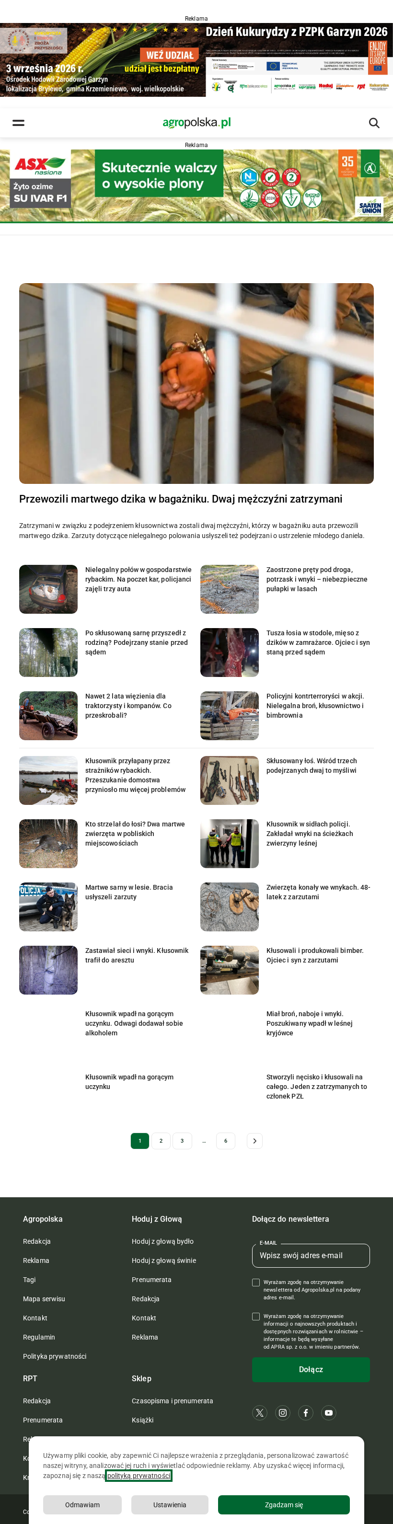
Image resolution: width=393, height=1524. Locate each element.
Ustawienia (169, 1505)
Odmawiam (82, 1505)
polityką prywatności (138, 1475)
